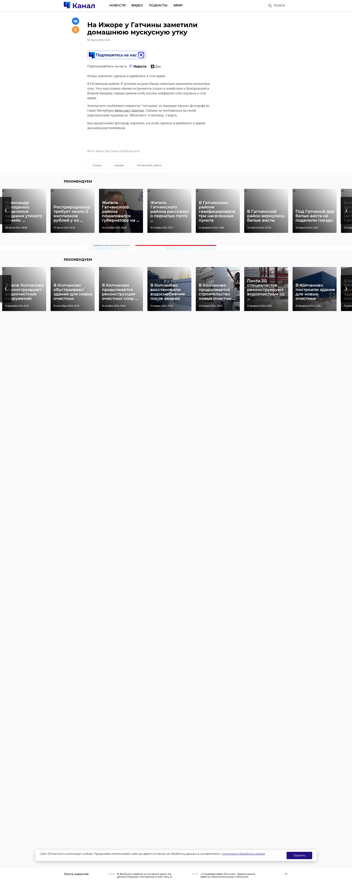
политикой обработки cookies (243, 853)
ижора (119, 165)
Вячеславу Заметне (129, 110)
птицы (97, 165)
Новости (117, 5)
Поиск (279, 5)
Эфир (178, 5)
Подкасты (158, 5)
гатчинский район (149, 165)
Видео (137, 5)
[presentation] (5, 210)
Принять (299, 855)
